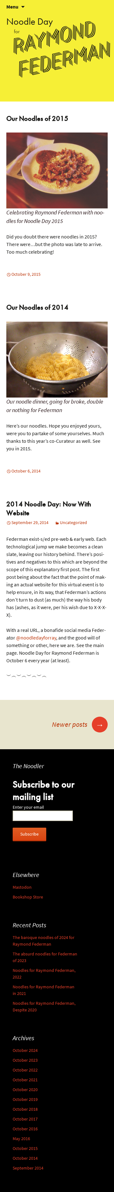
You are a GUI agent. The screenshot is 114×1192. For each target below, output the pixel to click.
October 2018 (25, 1109)
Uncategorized (73, 523)
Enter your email (28, 807)
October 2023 (25, 1060)
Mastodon (22, 887)
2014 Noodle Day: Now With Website (48, 508)
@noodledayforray (36, 637)
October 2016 (25, 1129)
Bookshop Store (28, 897)
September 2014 (28, 1168)
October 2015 (25, 1149)
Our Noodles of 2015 (37, 118)
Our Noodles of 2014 (37, 307)
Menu (12, 6)
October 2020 (25, 1090)
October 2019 (25, 1099)
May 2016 (21, 1139)
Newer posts (78, 724)
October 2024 (25, 1050)
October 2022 (25, 1070)
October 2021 (25, 1080)
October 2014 (25, 1158)
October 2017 (25, 1119)
